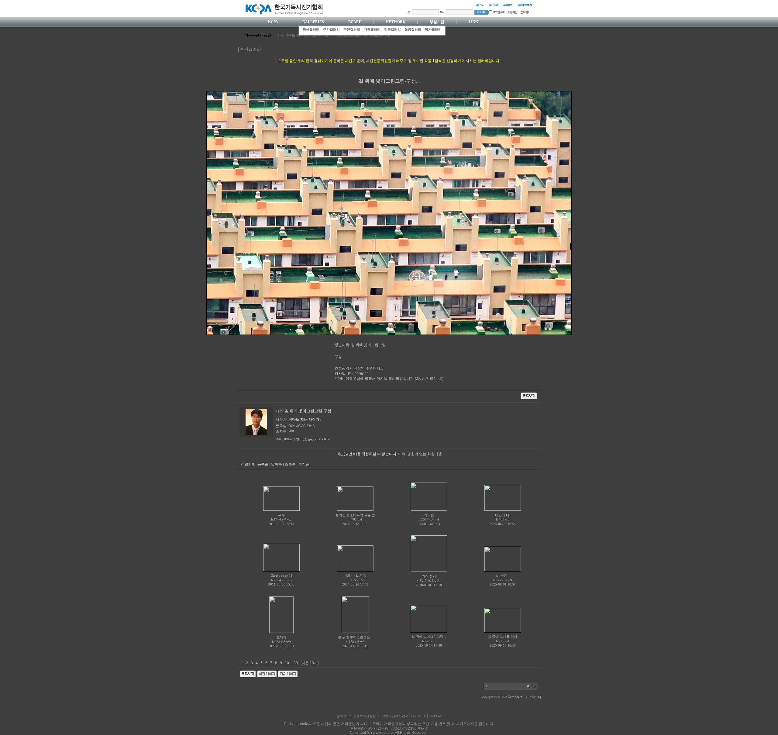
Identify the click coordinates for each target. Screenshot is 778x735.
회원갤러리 (412, 29)
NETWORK (395, 22)
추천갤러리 (351, 29)
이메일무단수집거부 (393, 716)
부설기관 (437, 22)
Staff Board (437, 716)
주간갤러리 (331, 29)
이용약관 (340, 716)
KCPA (273, 22)
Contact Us (418, 716)
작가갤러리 (433, 29)
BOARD (355, 22)
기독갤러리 (372, 29)
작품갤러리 (392, 29)
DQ (539, 697)
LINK (473, 22)
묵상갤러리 (311, 29)
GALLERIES (313, 22)
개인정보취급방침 (362, 716)
